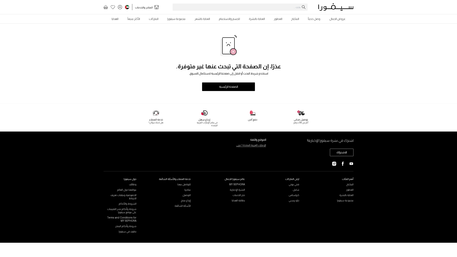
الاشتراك (342, 152)
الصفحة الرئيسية (228, 86)
